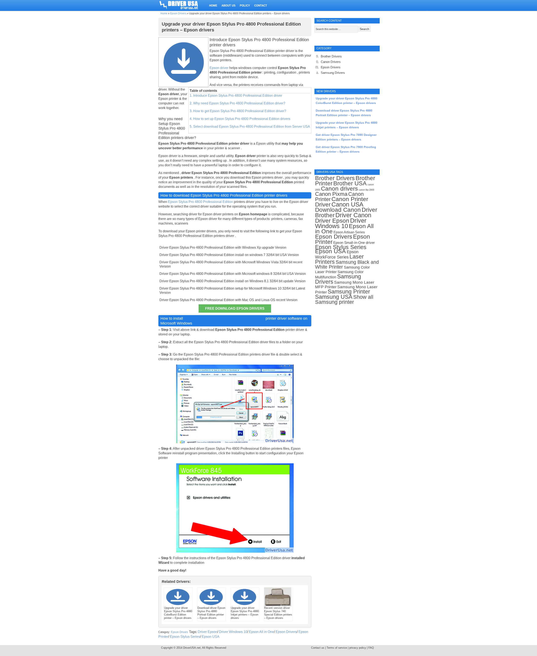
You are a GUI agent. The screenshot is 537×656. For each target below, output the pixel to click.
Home (163, 13)
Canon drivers (339, 188)
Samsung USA (333, 297)
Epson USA (210, 636)
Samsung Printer (349, 291)
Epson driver (219, 68)
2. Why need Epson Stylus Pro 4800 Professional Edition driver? (237, 103)
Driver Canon (353, 215)
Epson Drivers (178, 13)
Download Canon (338, 210)
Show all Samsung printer (344, 299)
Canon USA (347, 204)
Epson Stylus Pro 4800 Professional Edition (200, 202)
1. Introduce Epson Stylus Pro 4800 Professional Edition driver (236, 95)
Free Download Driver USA (182, 4)
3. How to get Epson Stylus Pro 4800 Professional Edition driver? (238, 111)
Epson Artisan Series (349, 232)
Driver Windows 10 (233, 632)
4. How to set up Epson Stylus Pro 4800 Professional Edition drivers (240, 119)
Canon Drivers (331, 62)
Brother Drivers (331, 56)
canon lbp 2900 (366, 189)
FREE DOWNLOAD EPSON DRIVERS (235, 308)
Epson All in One (261, 632)
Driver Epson (207, 632)
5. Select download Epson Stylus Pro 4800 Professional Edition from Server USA (250, 126)
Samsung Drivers (333, 72)
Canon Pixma (331, 194)
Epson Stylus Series (185, 636)
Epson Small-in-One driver (354, 243)
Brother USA (350, 183)
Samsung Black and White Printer (347, 265)
